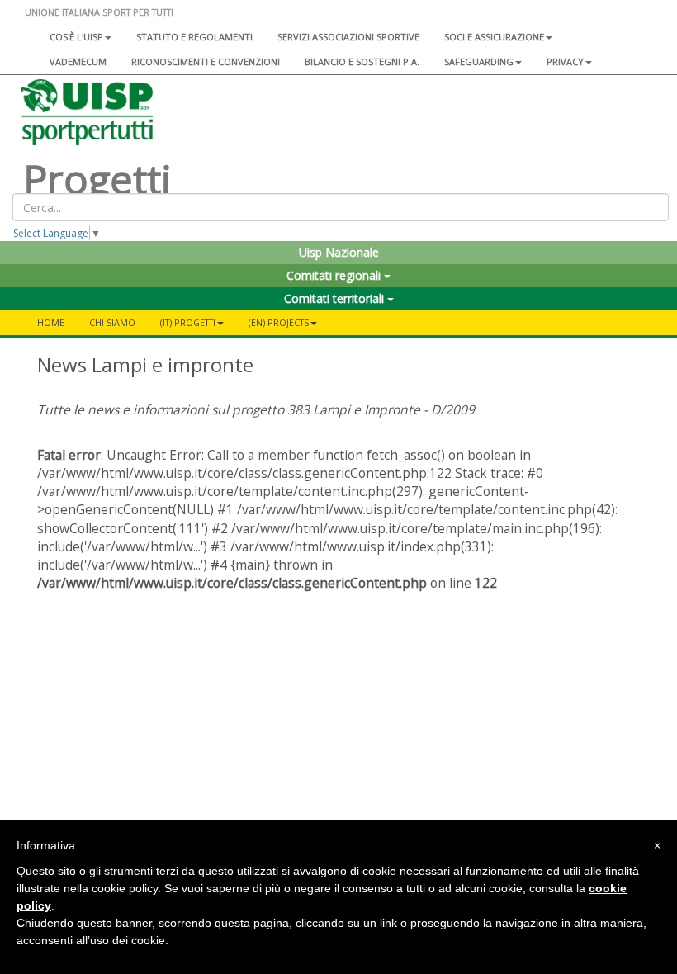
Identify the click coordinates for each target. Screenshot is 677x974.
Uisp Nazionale (339, 252)
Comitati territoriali (335, 298)
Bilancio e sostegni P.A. (362, 61)
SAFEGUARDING (479, 61)
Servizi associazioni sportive (348, 37)
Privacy (565, 61)
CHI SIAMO (112, 322)
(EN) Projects (279, 322)
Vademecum (78, 61)
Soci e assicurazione (494, 37)
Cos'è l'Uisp (76, 37)
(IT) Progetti (187, 322)
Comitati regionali (335, 275)
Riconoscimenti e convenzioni (205, 61)
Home (50, 322)
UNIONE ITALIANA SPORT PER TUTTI (99, 12)
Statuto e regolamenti (194, 37)
